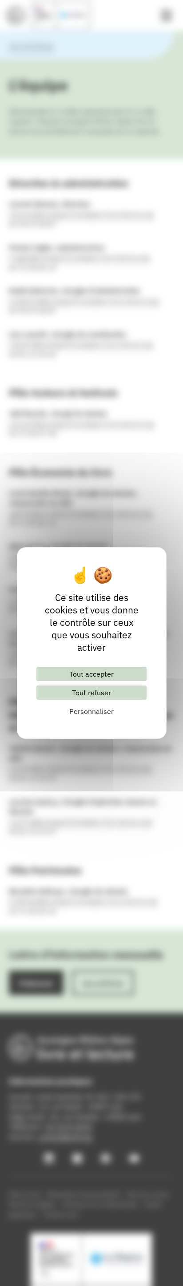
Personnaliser (91, 711)
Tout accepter (91, 673)
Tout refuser (91, 692)
